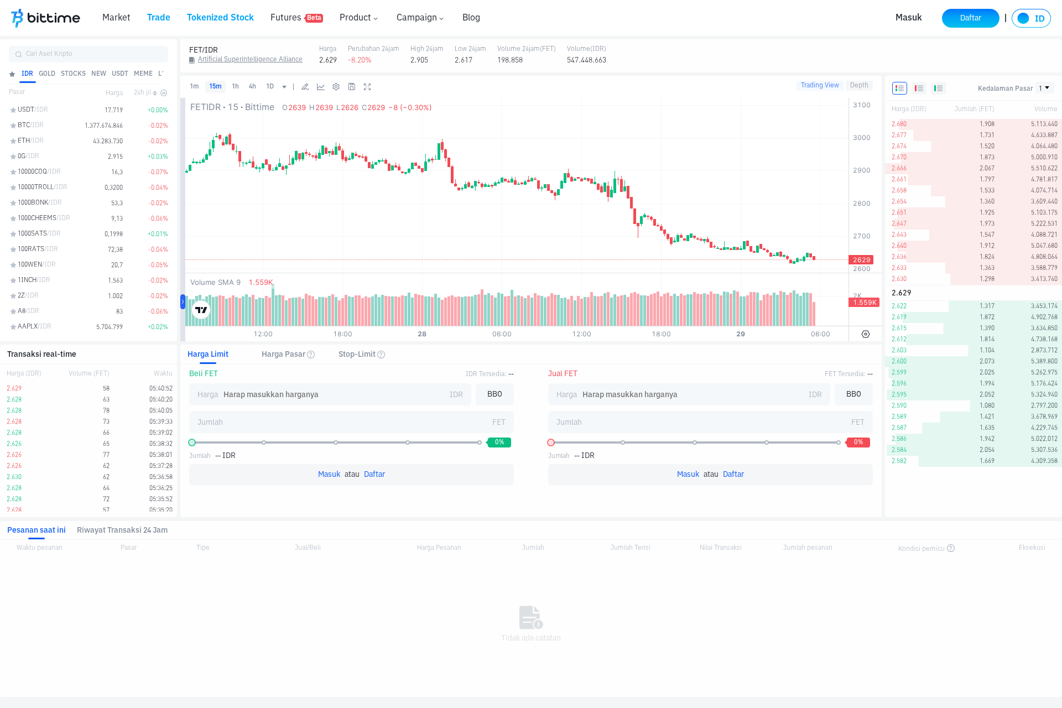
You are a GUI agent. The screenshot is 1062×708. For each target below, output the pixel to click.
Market (116, 18)
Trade (158, 18)
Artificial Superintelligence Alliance (250, 59)
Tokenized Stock (220, 18)
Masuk (909, 18)
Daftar (374, 474)
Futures (295, 18)
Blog (471, 18)
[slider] (192, 442)
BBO (494, 394)
